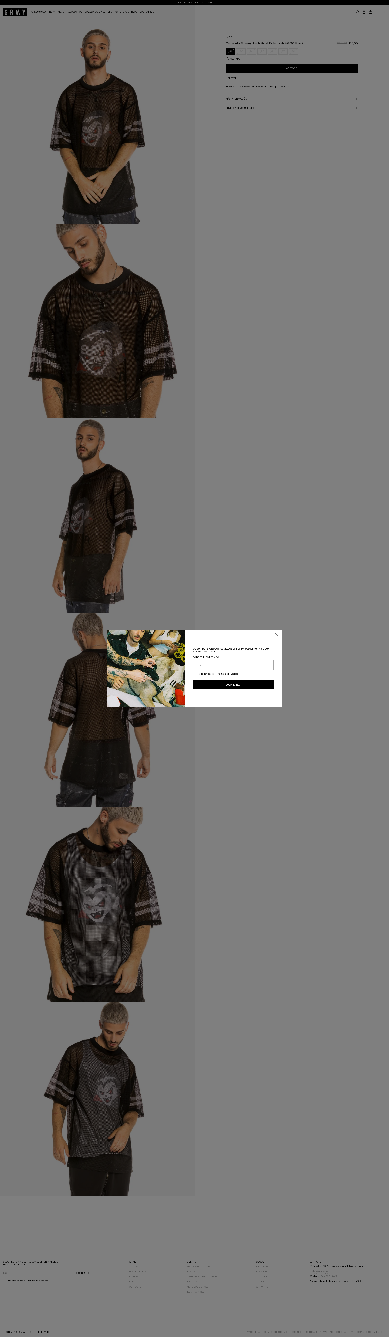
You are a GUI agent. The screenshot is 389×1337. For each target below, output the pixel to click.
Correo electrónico (206, 657)
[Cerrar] (276, 635)
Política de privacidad (227, 674)
